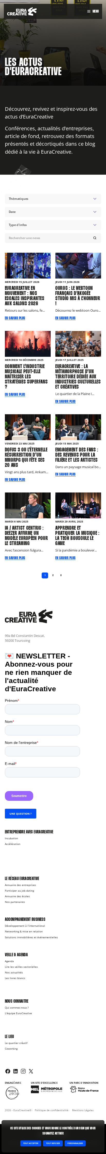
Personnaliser (75, 1143)
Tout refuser (53, 1143)
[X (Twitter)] (31, 1071)
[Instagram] (23, 1071)
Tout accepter (30, 1143)
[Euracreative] (22, 11)
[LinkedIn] (15, 1071)
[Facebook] (8, 1071)
